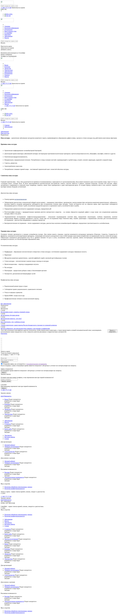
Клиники (7, 67)
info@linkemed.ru (6, 396)
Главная (6, 125)
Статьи (6, 438)
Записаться (4, 362)
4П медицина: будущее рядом (10, 315)
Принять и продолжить (112, 331)
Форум (6, 38)
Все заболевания (6, 303)
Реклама (7, 472)
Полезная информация (11, 28)
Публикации (8, 29)
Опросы (6, 75)
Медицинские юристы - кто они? (11, 318)
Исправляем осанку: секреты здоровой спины (15, 312)
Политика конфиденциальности (14, 488)
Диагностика (8, 70)
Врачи (6, 65)
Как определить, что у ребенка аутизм (13, 322)
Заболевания (8, 36)
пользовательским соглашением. (36, 364)
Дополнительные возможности (14, 477)
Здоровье (7, 26)
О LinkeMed (8, 33)
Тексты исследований (11, 539)
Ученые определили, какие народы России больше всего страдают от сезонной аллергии (29, 325)
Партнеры (4, 333)
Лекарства (7, 68)
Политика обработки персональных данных (18, 487)
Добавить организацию (11, 446)
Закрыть (3, 372)
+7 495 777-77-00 (6, 7)
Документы (8, 435)
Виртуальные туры (10, 31)
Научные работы (9, 437)
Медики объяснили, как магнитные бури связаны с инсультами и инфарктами (25, 328)
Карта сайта (8, 429)
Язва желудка (5, 133)
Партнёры (7, 34)
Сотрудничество (9, 451)
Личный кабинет (9, 445)
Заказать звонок (6, 381)
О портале (7, 424)
